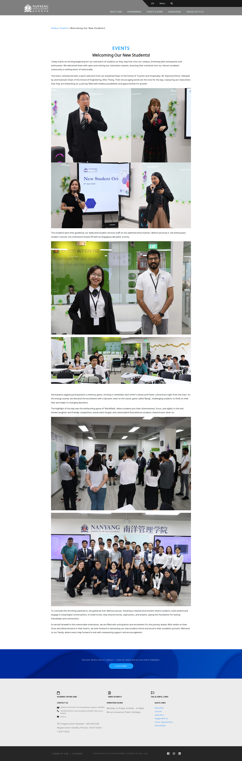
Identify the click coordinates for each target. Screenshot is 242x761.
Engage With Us (161, 718)
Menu (162, 3)
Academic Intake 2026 (67, 696)
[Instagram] (173, 753)
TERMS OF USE (60, 753)
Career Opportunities (164, 722)
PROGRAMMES (134, 11)
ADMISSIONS (174, 11)
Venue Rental (160, 726)
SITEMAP (77, 753)
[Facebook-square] (168, 753)
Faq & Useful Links (159, 696)
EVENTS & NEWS (155, 11)
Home (54, 28)
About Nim (159, 708)
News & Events (115, 696)
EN (152, 3)
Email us (63, 717)
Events (64, 28)
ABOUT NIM (116, 11)
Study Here (159, 715)
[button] (121, 666)
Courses (158, 711)
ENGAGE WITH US (195, 11)
